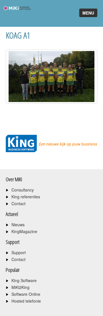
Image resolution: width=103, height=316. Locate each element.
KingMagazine (24, 231)
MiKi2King (20, 287)
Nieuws (18, 224)
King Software (24, 280)
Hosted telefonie (26, 301)
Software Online (25, 294)
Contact (18, 203)
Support (18, 252)
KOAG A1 (18, 35)
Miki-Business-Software (15, 18)
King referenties (25, 196)
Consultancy (22, 190)
